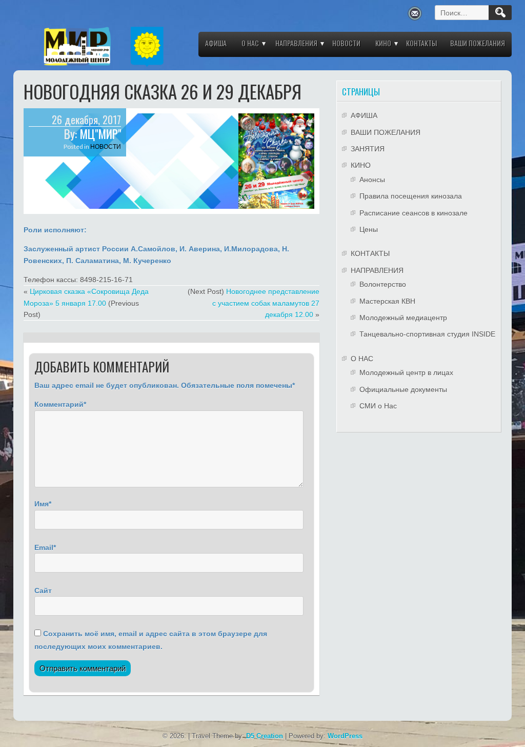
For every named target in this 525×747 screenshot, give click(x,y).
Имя (41, 504)
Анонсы (372, 179)
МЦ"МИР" (100, 134)
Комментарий (59, 404)
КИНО (383, 42)
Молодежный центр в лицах (406, 372)
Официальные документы (403, 389)
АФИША (216, 42)
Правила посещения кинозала (410, 196)
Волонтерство (382, 284)
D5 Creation (264, 736)
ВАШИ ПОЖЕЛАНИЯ (477, 42)
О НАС (250, 42)
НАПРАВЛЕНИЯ (296, 42)
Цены (368, 229)
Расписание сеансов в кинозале (413, 213)
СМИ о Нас (378, 406)
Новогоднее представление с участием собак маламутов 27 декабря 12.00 (265, 303)
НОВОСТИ (346, 42)
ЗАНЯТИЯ (368, 149)
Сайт (43, 590)
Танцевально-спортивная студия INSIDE (427, 334)
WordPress (345, 736)
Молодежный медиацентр (403, 317)
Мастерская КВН (387, 301)
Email (43, 547)
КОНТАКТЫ (421, 42)
